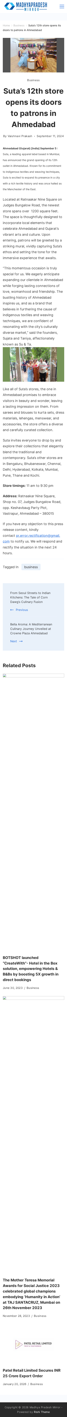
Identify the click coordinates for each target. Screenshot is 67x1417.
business (31, 567)
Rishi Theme (42, 1411)
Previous (22, 610)
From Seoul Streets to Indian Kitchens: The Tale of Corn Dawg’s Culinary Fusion (30, 597)
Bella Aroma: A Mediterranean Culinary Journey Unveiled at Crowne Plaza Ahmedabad (31, 628)
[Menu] (62, 6)
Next (13, 641)
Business (33, 80)
